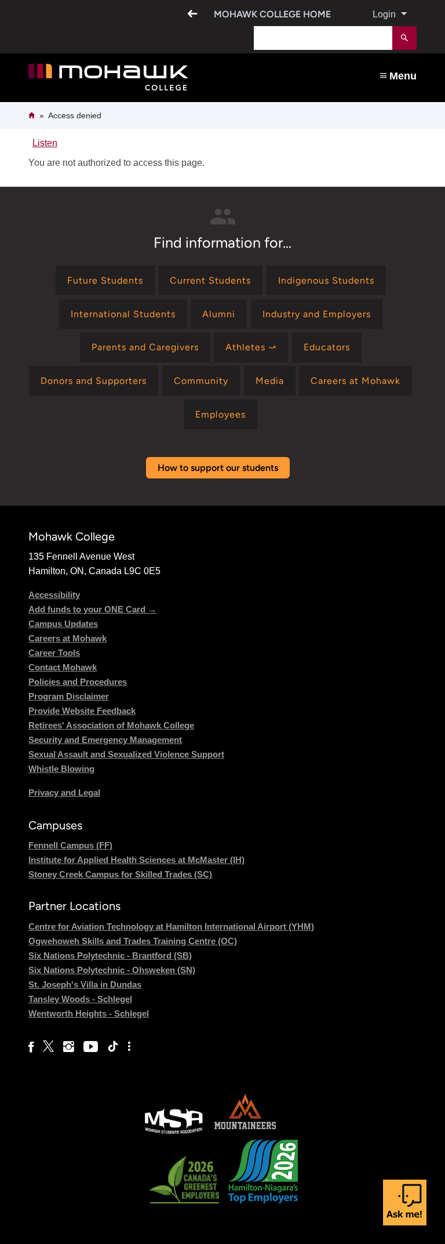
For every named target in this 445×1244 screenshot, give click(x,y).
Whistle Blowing (61, 769)
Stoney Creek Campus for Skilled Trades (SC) (120, 874)
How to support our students (218, 467)
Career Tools (54, 653)
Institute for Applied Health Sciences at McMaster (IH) (136, 860)
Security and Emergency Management (105, 740)
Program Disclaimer (68, 696)
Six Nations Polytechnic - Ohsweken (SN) (111, 970)
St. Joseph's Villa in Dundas (84, 984)
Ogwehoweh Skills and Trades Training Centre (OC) (132, 941)
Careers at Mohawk (67, 638)
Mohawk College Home (272, 14)
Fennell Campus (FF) (70, 845)
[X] (48, 1047)
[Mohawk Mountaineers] (244, 1132)
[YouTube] (90, 1047)
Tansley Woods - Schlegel (80, 999)
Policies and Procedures (77, 682)
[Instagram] (68, 1047)
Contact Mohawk (62, 667)
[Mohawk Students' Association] (174, 1132)
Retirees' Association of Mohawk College (111, 725)
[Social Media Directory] (129, 1047)
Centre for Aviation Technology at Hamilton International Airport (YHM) (171, 926)
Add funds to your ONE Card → (92, 609)
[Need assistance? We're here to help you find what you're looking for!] (404, 1202)
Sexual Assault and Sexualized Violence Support (126, 754)
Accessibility (54, 595)
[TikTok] (113, 1047)
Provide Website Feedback (82, 711)
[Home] (144, 77)
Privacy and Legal (64, 792)
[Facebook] (31, 1047)
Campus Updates (63, 624)
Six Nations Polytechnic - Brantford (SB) (110, 955)
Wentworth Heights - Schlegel (88, 1013)
